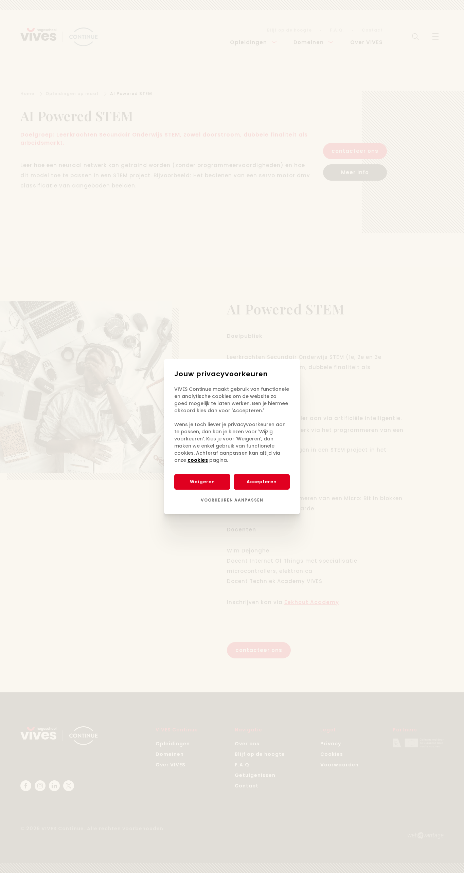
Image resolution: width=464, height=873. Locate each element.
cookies (198, 460)
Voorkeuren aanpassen (232, 500)
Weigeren (202, 481)
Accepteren (262, 481)
